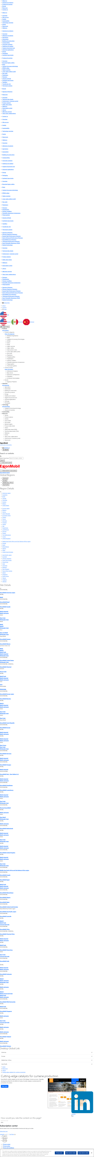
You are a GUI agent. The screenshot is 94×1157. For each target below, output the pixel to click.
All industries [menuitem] (5, 385)
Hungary (4, 522)
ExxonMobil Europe (5, 727)
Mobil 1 (2, 703)
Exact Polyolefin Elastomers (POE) (11, 243)
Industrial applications (8, 50)
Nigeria (4, 548)
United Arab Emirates (7, 552)
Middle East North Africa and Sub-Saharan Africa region (14, 870)
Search (2, 460)
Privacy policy (6, 1146)
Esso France (3, 745)
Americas (5, 478)
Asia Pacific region (7, 555)
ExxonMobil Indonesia (6, 974)
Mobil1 (2, 626)
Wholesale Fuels (4, 620)
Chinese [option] (32, 322)
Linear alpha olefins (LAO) (9, 71)
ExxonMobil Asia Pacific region (8, 911)
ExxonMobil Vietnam (5, 1046)
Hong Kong (5, 562)
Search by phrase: (4, 458)
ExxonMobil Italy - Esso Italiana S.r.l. (9, 774)
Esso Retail (3, 817)
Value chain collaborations (9, 113)
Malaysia (4, 567)
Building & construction (8, 41)
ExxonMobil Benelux (5, 699)
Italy (3, 526)
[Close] (91, 1152)
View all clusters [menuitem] (9, 369)
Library (4, 110)
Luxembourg (5, 529)
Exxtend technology (7, 245)
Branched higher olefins (8, 63)
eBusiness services (7, 111)
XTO (1, 684)
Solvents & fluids (6, 78)
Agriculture (5, 37)
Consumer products (7, 44)
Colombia (4, 500)
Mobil (1, 597)
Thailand (4, 580)
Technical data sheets (7, 99)
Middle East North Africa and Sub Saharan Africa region (16, 541)
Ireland (4, 524)
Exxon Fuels (3, 671)
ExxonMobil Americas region (7, 592)
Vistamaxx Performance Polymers (11, 241)
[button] (4, 315)
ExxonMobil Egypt (5, 880)
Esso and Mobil (4, 632)
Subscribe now (4, 1131)
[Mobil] (4, 1138)
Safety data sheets (7, 104)
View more (4, 1086)
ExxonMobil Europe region (7, 694)
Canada (4, 498)
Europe (5, 480)
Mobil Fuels (3, 652)
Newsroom (5, 26)
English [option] (9, 322)
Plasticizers (5, 75)
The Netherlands (6, 535)
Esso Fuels (2, 618)
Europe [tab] (3, 1056)
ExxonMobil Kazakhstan (6, 785)
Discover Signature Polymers (9, 234)
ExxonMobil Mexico (5, 644)
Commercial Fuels (4, 924)
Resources (5, 1068)
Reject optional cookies (71, 1153)
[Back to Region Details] (0, 588)
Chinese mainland (6, 558)
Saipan (4, 572)
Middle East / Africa (8, 482)
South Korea (5, 576)
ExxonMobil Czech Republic (7, 723)
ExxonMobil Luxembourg (6, 790)
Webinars (4, 28)
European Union (6, 515)
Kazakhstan (5, 528)
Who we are (5, 17)
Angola (4, 543)
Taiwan (4, 578)
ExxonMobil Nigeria (5, 897)
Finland (4, 517)
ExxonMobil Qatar (4, 902)
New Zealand (5, 569)
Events (4, 24)
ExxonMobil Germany (5, 753)
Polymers (4, 77)
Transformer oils (6, 84)
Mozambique (5, 547)
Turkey (4, 537)
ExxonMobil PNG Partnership (7, 1002)
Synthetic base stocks (7, 55)
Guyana (4, 502)
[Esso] (4, 1140)
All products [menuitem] (5, 330)
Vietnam (4, 581)
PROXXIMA (3, 689)
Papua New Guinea (7, 571)
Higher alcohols (6, 70)
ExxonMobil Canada (5, 607)
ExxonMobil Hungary (5, 765)
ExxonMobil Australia (5, 916)
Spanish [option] (21, 322)
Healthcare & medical (7, 46)
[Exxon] (4, 1136)
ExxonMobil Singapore (6, 1011)
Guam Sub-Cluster (7, 560)
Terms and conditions (8, 1148)
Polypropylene (6, 215)
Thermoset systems (7, 86)
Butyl (3, 64)
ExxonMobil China (4, 929)
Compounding (6, 42)
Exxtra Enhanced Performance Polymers (12, 238)
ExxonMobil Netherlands (6, 828)
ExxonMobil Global (5, 472)
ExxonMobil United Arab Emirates (9, 907)
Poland (4, 533)
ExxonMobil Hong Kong (6, 950)
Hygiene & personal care (8, 48)
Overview (4, 15)
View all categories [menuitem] (9, 334)
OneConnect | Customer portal (10, 101)
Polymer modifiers (7, 211)
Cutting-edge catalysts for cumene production (13, 1072)
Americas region (6, 493)
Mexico (4, 503)
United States (5, 505)
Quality (4, 19)
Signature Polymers (7, 91)
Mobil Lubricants (4, 613)
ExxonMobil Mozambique (6, 893)
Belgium (4, 510)
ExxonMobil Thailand (5, 1036)
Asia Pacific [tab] (4, 1064)
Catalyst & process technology (10, 66)
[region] (47, 1153)
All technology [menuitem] (6, 406)
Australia (4, 557)
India (3, 564)
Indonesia (4, 565)
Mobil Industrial (4, 611)
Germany (4, 521)
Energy (4, 51)
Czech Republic (6, 514)
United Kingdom (6, 538)
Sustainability (5, 21)
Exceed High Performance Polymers (11, 236)
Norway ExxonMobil (5, 808)
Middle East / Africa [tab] (6, 1060)
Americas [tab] (3, 1052)
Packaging (5, 53)
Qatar (3, 550)
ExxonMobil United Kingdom (7, 852)
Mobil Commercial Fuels (6, 993)
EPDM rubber (5, 68)
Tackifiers (4, 82)
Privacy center (6, 1144)
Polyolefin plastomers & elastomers (11, 213)
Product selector (6, 103)
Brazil (3, 496)
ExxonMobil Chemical (5, 667)
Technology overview (7, 22)
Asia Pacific (6, 485)
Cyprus (4, 512)
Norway (4, 531)
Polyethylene (5, 209)
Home (3, 1067)
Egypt (3, 545)
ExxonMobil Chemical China (7, 934)
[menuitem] (6, 303)
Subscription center (7, 108)
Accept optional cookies (83, 1153)
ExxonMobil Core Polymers (9, 239)
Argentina (4, 495)
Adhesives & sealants (7, 35)
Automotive (5, 39)
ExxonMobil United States (7, 660)
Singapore (4, 574)
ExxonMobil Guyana (5, 639)
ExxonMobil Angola (5, 875)
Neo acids (4, 73)
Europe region (6, 508)
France (4, 519)
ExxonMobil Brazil (4, 602)
